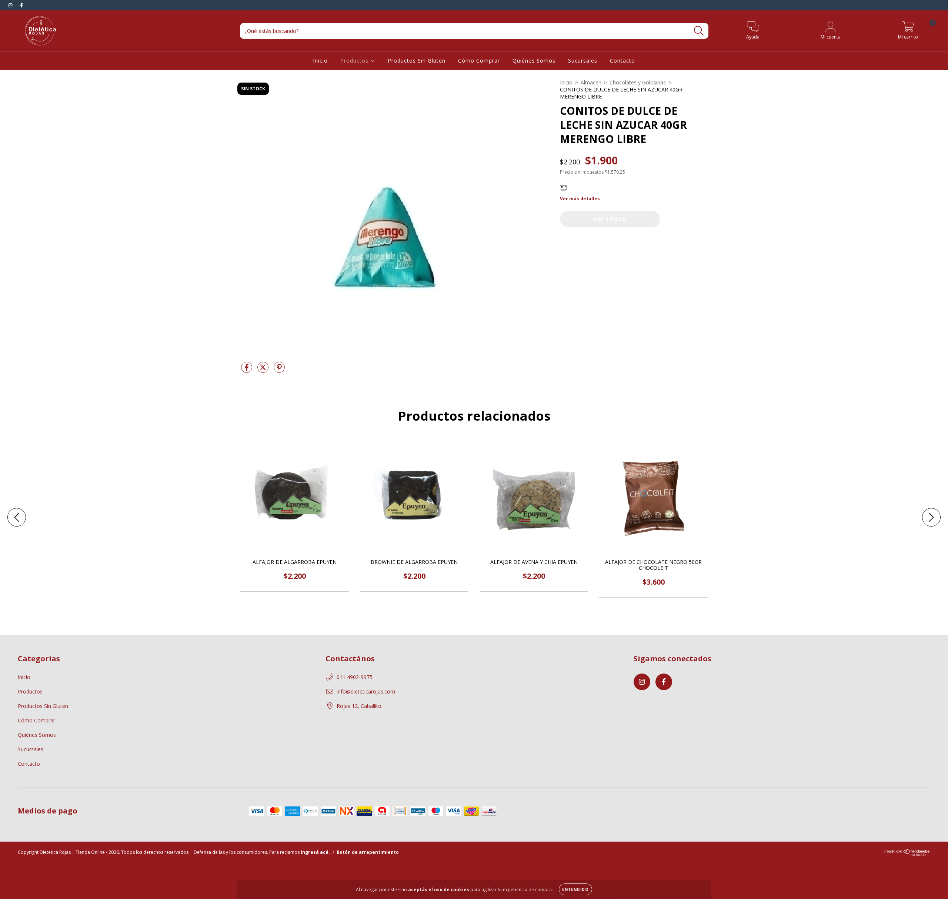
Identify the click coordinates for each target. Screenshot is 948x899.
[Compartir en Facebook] (247, 370)
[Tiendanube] (907, 854)
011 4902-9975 (355, 677)
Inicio (320, 60)
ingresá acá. (315, 852)
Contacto (622, 60)
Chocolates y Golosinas (638, 82)
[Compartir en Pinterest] (279, 370)
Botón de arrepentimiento (368, 852)
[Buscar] (699, 31)
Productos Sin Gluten (416, 60)
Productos (355, 60)
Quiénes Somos (534, 60)
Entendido (575, 889)
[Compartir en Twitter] (263, 370)
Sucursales (582, 60)
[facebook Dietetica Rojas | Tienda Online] (21, 5)
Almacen (591, 82)
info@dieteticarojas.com (366, 691)
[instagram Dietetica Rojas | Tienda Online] (11, 5)
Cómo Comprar (479, 60)
